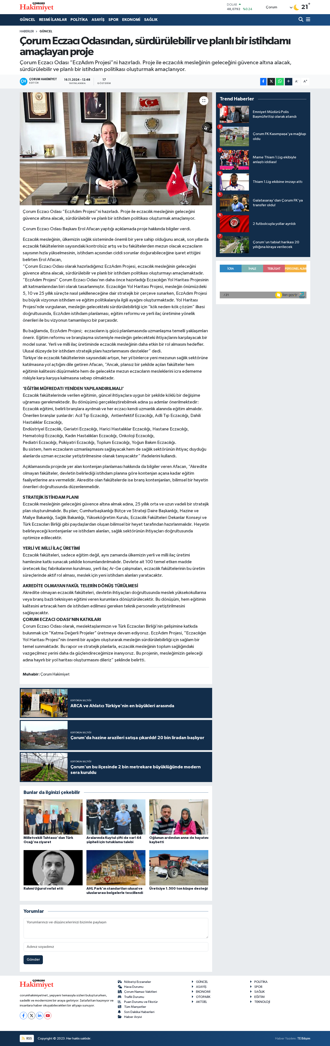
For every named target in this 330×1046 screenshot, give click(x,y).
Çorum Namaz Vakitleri (140, 991)
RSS (29, 1038)
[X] (31, 1015)
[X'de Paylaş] (271, 81)
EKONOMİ (131, 20)
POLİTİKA (79, 20)
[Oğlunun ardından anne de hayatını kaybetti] (178, 817)
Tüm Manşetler (135, 1006)
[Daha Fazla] (288, 81)
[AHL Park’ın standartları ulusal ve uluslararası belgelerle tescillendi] (115, 868)
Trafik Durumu (134, 997)
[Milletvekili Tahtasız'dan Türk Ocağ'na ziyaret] (53, 817)
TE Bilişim (303, 1038)
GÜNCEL (27, 20)
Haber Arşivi (133, 1017)
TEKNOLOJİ (262, 1002)
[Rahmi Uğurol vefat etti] (53, 868)
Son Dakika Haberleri (139, 1012)
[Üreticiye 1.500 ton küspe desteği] (178, 868)
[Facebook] (23, 1015)
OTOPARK (203, 997)
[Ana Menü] (307, 20)
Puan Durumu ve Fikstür (141, 1002)
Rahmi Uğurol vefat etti (43, 888)
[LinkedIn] (39, 1015)
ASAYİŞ (98, 20)
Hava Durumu (133, 986)
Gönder (33, 960)
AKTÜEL (201, 1002)
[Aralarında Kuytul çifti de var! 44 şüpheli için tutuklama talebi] (115, 817)
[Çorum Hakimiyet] (36, 7)
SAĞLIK (151, 20)
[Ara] (301, 20)
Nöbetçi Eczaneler (137, 982)
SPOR (113, 20)
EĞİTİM (259, 997)
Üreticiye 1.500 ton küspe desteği (178, 888)
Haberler (27, 31)
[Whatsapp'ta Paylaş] (280, 81)
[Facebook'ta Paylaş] (263, 81)
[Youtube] (47, 1015)
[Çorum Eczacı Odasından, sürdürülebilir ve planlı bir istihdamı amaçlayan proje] (116, 148)
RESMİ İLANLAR (53, 20)
